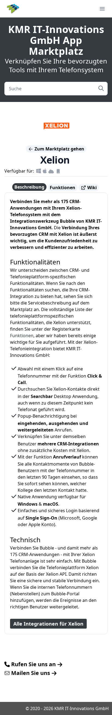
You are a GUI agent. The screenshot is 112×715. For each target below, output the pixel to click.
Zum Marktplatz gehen (58, 149)
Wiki (91, 188)
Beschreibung (29, 187)
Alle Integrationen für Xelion (48, 623)
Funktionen (62, 188)
